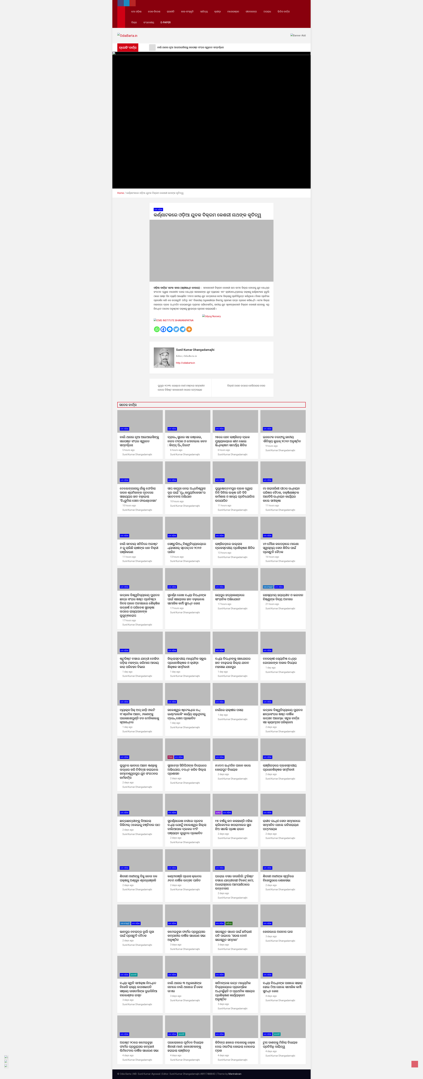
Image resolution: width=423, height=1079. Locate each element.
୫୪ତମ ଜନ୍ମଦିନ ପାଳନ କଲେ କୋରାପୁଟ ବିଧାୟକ (233, 767)
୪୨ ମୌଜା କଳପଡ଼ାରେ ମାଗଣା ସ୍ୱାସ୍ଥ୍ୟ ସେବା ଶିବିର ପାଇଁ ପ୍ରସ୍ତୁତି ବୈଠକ (281, 548)
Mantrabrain (235, 1073)
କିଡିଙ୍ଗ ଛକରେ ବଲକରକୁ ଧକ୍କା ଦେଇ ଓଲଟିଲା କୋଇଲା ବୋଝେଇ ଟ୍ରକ (235, 1046)
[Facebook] (163, 329)
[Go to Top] (414, 1064)
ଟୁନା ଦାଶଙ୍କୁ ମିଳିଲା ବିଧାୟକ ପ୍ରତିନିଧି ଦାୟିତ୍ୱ (280, 1044)
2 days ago (271, 727)
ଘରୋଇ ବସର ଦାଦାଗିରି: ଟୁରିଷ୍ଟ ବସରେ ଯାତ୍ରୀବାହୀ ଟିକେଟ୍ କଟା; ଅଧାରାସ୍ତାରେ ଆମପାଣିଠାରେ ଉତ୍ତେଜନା (234, 882)
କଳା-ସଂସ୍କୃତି (187, 11)
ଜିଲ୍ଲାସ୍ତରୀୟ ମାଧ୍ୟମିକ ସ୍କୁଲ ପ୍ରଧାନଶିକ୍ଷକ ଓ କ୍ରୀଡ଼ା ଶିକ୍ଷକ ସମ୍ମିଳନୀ (187, 663)
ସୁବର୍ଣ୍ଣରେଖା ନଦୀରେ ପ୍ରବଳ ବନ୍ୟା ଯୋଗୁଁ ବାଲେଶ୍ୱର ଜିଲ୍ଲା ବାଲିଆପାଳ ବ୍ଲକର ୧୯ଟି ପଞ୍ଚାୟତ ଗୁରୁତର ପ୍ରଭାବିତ (187, 827)
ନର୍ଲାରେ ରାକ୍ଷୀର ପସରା (229, 710)
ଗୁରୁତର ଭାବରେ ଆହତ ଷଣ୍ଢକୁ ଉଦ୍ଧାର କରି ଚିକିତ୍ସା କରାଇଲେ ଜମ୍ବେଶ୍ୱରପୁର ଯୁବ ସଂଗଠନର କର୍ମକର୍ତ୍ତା (139, 772)
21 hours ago (272, 604)
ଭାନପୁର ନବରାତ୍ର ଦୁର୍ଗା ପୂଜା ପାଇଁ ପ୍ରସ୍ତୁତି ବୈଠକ (137, 934)
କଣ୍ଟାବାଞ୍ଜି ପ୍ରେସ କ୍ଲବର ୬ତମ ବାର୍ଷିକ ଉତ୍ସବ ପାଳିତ (184, 878)
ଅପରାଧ (267, 11)
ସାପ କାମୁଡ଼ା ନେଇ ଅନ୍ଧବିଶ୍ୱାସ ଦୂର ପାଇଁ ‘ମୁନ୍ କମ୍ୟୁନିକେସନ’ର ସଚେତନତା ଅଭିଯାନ (187, 492)
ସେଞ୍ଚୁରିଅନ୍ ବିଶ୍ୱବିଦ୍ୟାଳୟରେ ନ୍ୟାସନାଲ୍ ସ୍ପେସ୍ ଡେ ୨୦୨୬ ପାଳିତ (187, 548)
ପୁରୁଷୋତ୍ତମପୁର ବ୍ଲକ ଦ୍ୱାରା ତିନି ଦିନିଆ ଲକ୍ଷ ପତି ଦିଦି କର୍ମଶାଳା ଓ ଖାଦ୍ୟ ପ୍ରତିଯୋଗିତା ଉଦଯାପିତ (234, 495)
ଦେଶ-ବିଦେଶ (154, 11)
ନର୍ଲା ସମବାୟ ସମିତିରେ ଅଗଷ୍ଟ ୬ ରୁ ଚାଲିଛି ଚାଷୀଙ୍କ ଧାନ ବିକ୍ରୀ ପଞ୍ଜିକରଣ (139, 548)
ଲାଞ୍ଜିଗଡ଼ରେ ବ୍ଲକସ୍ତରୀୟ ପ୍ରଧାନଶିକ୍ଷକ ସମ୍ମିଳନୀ (280, 767)
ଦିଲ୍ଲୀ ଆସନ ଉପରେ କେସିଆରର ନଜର (246, 385)
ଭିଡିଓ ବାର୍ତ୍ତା (284, 11)
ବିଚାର (134, 22)
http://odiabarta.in (185, 362)
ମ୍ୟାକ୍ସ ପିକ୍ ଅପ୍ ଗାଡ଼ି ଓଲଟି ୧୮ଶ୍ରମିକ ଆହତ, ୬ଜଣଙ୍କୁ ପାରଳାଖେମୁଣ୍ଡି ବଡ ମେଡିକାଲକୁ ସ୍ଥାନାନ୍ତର (139, 716)
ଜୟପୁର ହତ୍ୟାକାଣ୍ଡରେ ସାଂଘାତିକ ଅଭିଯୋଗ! (229, 597)
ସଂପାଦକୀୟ (148, 22)
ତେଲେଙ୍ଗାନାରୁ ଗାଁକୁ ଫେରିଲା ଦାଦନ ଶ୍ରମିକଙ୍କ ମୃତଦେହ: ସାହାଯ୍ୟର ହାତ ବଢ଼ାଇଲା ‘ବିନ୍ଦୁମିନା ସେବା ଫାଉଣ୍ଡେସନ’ (138, 495)
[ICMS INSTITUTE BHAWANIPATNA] (173, 320)
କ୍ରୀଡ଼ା (217, 11)
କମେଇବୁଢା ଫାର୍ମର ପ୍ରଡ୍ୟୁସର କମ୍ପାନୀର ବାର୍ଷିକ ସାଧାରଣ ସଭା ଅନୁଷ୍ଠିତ (186, 936)
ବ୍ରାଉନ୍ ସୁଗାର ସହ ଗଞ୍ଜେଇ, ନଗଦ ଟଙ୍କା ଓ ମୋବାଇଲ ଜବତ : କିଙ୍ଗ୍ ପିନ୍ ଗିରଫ (187, 441)
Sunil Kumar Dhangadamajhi (195, 349)
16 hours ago (272, 557)
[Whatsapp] (157, 329)
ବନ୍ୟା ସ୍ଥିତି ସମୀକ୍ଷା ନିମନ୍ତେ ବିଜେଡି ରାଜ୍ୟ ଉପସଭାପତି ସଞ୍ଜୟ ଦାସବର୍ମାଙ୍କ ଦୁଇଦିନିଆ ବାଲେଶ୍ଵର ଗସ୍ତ (138, 989)
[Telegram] (183, 329)
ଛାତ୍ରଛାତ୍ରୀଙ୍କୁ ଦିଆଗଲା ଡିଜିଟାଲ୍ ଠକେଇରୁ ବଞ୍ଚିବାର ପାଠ (140, 823)
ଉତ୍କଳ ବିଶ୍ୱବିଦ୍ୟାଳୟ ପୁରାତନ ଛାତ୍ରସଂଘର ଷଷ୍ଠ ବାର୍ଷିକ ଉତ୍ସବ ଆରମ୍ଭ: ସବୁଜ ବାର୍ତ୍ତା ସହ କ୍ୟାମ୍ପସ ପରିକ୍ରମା (283, 716)
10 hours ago (129, 505)
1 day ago (127, 671)
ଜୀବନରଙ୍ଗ (251, 11)
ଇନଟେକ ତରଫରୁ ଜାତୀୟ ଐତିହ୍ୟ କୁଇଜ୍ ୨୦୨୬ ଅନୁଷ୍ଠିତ (282, 439)
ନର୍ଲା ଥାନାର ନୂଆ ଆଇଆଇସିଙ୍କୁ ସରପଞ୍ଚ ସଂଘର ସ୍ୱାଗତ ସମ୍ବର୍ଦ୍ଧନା (139, 441)
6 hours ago (176, 450)
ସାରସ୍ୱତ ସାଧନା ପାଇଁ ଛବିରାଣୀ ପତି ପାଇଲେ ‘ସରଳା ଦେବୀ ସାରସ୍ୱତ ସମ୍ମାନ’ (233, 936)
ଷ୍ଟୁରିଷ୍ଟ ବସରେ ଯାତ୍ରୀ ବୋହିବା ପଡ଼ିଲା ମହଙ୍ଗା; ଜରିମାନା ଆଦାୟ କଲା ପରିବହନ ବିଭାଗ (139, 663)
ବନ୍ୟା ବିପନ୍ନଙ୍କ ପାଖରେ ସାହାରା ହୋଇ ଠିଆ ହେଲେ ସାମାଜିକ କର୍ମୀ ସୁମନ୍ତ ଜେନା (283, 987)
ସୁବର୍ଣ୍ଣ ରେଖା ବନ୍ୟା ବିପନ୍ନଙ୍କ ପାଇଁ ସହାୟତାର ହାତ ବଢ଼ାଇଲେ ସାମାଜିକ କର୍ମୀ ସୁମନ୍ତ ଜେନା (187, 599)
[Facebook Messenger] (170, 329)
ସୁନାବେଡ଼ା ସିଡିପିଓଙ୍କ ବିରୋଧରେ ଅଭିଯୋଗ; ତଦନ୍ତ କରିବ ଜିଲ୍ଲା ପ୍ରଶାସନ (187, 769)
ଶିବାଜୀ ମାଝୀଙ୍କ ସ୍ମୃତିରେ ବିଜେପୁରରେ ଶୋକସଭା (278, 878)
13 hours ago (177, 557)
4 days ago (271, 996)
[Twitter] (176, 329)
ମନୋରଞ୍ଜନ (233, 11)
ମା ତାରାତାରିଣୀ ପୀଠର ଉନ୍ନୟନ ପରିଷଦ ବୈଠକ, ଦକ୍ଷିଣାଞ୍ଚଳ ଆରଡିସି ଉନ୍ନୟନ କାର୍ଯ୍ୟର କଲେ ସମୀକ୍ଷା (281, 495)
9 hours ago (272, 446)
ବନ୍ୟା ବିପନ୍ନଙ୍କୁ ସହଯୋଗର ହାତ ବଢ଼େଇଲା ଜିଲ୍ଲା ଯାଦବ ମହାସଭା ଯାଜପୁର (232, 663)
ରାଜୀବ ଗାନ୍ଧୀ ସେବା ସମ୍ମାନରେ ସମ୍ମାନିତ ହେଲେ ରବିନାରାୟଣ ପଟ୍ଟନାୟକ (281, 825)
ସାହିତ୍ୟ (204, 11)
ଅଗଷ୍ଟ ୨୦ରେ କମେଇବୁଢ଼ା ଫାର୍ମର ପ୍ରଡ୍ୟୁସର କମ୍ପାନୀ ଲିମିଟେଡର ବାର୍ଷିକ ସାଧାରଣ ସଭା (139, 1046)
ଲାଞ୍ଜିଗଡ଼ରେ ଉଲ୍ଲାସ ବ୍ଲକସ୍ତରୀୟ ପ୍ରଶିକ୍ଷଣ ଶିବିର (235, 546)
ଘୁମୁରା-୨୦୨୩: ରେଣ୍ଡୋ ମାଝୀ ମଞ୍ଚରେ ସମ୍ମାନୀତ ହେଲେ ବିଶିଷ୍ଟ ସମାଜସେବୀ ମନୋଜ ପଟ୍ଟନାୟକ (181, 387)
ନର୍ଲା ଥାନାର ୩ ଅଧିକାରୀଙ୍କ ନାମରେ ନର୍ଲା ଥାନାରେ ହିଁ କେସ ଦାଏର (185, 987)
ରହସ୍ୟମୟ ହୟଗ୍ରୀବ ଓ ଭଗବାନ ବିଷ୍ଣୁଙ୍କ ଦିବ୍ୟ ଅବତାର (283, 597)
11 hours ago (224, 505)
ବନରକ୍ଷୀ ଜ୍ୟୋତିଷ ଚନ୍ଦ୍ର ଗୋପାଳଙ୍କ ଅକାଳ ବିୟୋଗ (280, 661)
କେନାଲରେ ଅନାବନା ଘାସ (277, 932)
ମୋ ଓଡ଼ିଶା (136, 11)
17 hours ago (129, 620)
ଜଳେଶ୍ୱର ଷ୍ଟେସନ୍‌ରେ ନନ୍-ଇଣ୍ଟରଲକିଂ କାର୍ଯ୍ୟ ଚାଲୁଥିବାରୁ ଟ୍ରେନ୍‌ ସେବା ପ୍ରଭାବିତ (186, 714)
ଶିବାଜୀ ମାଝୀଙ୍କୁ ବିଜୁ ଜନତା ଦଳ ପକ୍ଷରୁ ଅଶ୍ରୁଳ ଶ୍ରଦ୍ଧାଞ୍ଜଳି (138, 878)
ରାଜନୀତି (170, 11)
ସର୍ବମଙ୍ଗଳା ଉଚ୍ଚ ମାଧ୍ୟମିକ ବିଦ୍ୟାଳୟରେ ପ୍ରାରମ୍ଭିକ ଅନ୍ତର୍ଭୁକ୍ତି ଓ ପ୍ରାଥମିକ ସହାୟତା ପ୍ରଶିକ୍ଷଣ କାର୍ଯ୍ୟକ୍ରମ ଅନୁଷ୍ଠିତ (235, 991)
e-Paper (166, 22)
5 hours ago (128, 450)
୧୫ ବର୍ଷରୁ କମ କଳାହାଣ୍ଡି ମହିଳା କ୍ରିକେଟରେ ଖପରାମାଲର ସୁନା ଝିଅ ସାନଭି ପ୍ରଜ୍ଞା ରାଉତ (233, 825)
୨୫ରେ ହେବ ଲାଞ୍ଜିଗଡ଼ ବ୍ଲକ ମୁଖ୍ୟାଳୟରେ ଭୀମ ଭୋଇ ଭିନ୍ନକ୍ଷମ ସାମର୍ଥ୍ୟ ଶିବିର (232, 441)
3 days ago (175, 944)
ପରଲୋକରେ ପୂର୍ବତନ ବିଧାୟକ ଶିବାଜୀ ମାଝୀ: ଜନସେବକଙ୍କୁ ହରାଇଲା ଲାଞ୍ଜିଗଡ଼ (185, 1046)
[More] (189, 329)
